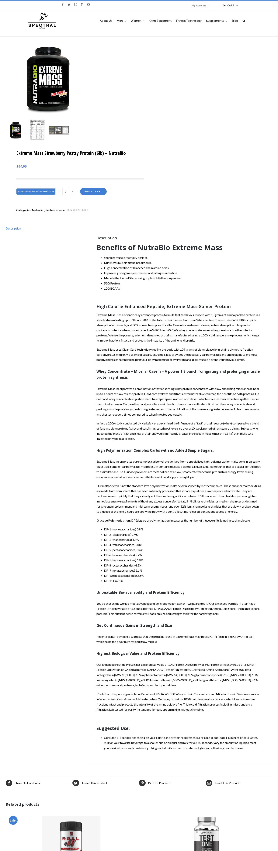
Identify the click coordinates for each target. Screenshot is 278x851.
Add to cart (93, 191)
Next (131, 80)
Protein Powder (55, 210)
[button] (244, 20)
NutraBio (38, 210)
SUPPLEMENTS (77, 210)
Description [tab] (13, 228)
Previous (8, 80)
